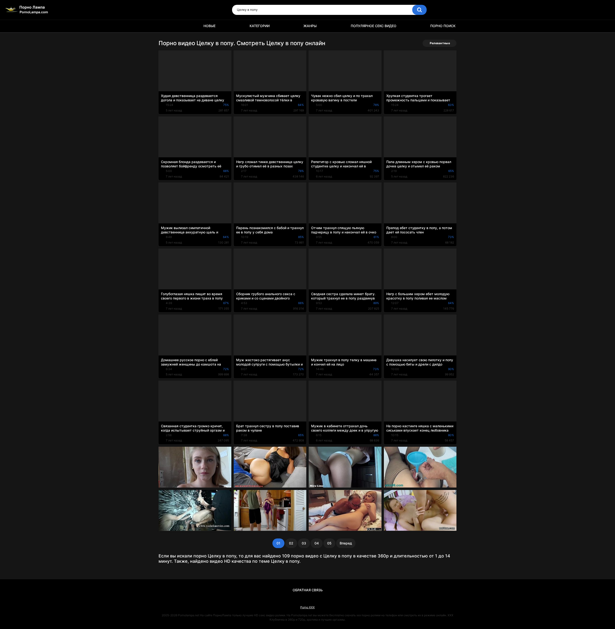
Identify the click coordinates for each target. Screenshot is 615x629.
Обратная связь (308, 590)
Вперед (346, 543)
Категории (260, 26)
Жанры (310, 26)
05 (329, 543)
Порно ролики (165, 26)
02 (291, 543)
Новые (209, 26)
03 (304, 543)
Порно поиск (442, 26)
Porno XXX (307, 607)
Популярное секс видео (373, 26)
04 (316, 543)
